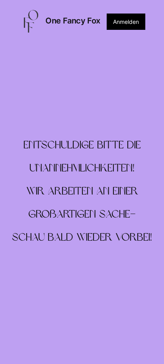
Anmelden (126, 21)
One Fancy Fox (72, 20)
